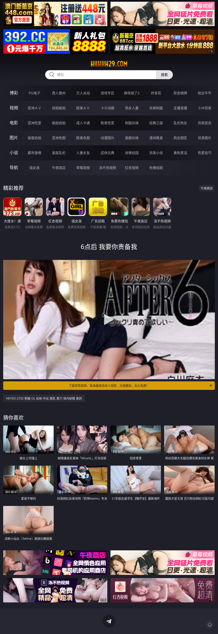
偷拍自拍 (59, 123)
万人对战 (83, 93)
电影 (14, 123)
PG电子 (34, 93)
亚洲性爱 (34, 123)
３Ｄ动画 (107, 108)
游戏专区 (107, 93)
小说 (14, 153)
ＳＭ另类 (204, 108)
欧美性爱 (107, 123)
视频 (14, 108)
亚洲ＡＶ (34, 108)
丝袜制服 (156, 108)
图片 (14, 138)
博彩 (14, 93)
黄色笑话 (180, 152)
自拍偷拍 (59, 108)
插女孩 (34, 167)
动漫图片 (107, 138)
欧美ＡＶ (83, 108)
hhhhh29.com (109, 64)
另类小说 (156, 152)
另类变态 (204, 123)
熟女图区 (180, 138)
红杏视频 (132, 167)
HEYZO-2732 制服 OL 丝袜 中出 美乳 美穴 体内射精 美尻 (44, 398)
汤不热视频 (107, 167)
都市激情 (34, 152)
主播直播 (180, 108)
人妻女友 (83, 152)
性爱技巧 (204, 152)
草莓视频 (83, 167)
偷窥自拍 (34, 138)
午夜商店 (59, 167)
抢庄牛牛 (204, 93)
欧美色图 (83, 138)
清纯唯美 (156, 138)
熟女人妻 (132, 108)
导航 (14, 168)
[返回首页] (210, 624)
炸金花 (156, 93)
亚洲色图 (59, 138)
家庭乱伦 (59, 152)
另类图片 (204, 138)
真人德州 (59, 93)
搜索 (164, 74)
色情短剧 (156, 167)
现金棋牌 (180, 93)
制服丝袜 (132, 123)
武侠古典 (107, 152)
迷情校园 (132, 152)
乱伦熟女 (180, 123)
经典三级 (156, 123)
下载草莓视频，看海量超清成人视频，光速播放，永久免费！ (109, 385)
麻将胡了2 (131, 93)
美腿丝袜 (132, 138)
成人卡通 (83, 123)
